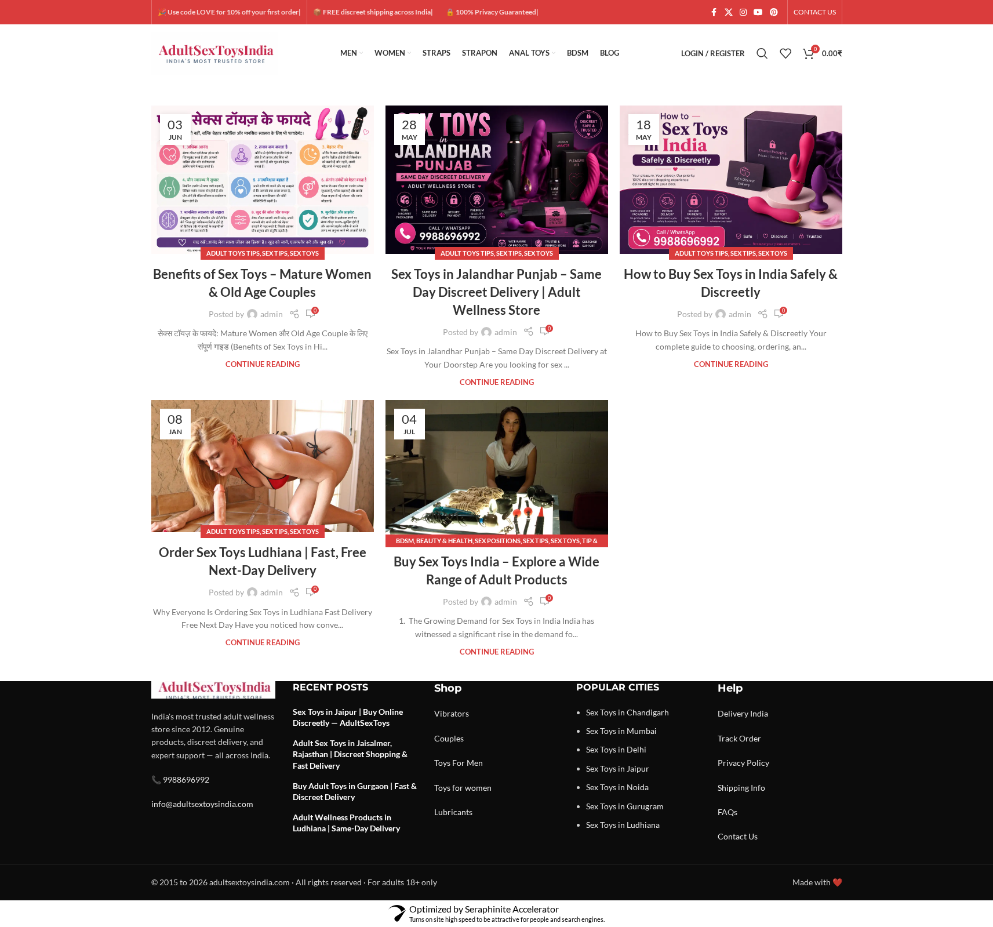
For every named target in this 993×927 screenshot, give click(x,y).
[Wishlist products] (785, 53)
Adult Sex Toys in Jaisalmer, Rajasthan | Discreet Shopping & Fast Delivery (350, 754)
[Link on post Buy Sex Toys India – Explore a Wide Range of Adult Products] (496, 470)
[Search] (762, 53)
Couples (449, 738)
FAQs (727, 812)
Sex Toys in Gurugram (625, 806)
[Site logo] (215, 52)
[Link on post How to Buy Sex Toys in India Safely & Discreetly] (731, 180)
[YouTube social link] (758, 12)
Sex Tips (275, 253)
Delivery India (743, 713)
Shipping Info (741, 788)
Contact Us (738, 836)
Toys (442, 763)
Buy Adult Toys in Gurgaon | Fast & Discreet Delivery (355, 791)
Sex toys (304, 253)
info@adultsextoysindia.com (202, 804)
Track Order (739, 738)
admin (271, 314)
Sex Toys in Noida (617, 787)
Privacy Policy (743, 763)
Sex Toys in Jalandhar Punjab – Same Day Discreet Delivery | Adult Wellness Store (496, 292)
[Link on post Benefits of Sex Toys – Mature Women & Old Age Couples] (262, 180)
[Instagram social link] (743, 12)
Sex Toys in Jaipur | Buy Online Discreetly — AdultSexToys (348, 717)
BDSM (405, 540)
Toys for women (463, 788)
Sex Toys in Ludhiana (623, 825)
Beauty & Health (444, 540)
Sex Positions (498, 540)
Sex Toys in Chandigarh (627, 712)
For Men (467, 763)
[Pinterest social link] (773, 12)
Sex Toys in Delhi (616, 749)
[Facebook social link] (714, 12)
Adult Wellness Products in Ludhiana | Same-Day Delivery (346, 823)
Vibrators (451, 713)
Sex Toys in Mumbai (621, 731)
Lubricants (453, 812)
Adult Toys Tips (233, 253)
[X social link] (728, 12)
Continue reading (262, 364)
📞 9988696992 (180, 779)
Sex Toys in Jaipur (617, 768)
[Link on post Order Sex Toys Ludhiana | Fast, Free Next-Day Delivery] (262, 466)
